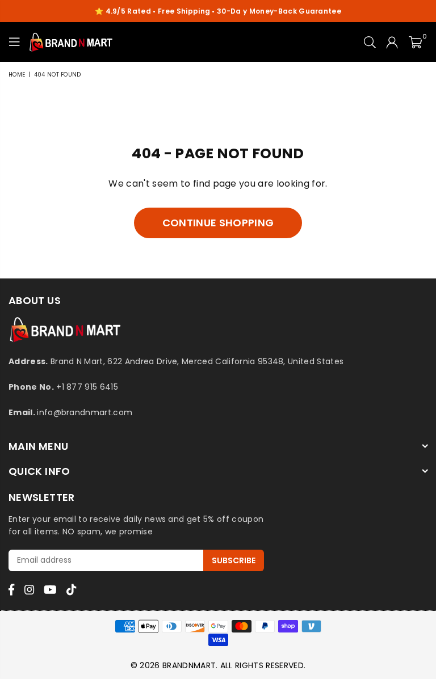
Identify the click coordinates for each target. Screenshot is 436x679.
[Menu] (14, 41)
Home (17, 74)
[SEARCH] (370, 41)
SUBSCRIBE (233, 560)
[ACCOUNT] (392, 41)
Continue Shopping (218, 223)
